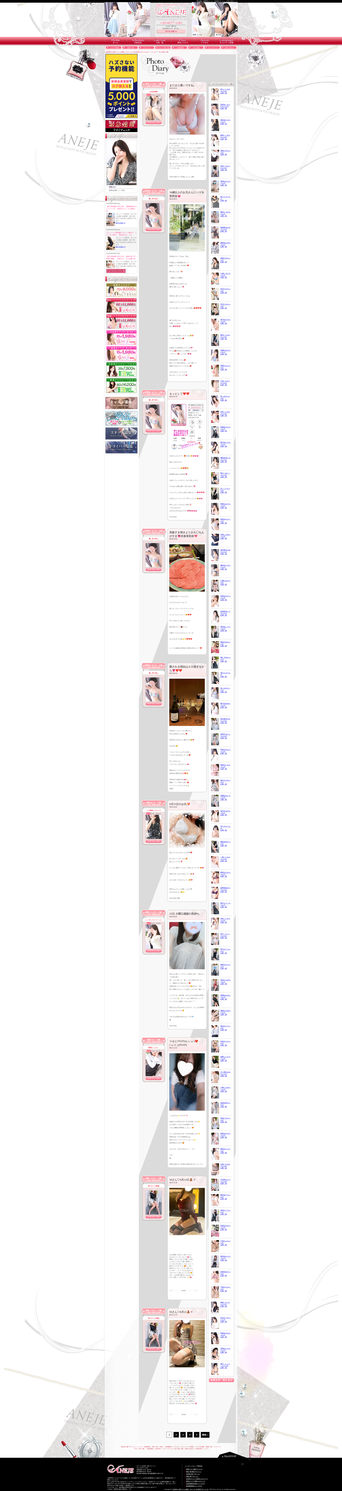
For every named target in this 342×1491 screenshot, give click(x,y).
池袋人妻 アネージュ (192, 1476)
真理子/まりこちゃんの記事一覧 (225, 736)
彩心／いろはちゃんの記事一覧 (225, 91)
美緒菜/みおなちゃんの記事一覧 (225, 229)
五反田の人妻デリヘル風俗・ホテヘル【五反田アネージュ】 (127, 52)
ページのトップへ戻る (233, 1455)
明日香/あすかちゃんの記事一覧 (225, 721)
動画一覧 (130, 48)
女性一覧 (155, 1446)
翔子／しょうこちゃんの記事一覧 (225, 1366)
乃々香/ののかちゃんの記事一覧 (225, 1074)
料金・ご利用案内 (166, 1446)
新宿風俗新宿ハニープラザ (194, 1486)
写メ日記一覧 (163, 52)
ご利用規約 (180, 48)
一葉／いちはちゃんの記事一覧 (225, 859)
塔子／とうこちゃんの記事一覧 (225, 936)
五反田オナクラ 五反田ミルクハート (197, 1479)
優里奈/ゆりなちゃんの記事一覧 (225, 460)
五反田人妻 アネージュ (193, 1474)
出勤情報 (147, 1446)
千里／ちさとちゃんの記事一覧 (225, 383)
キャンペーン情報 (187, 1446)
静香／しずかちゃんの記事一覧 (225, 137)
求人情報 (196, 48)
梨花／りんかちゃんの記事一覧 (225, 337)
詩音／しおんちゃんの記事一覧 (225, 414)
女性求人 (158, 1448)
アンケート (147, 48)
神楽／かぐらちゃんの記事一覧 (225, 1304)
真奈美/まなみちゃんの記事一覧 (225, 552)
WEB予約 (199, 1448)
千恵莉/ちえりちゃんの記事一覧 (225, 1181)
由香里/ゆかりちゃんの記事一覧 (225, 890)
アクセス (176, 1446)
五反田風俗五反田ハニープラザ (195, 1483)
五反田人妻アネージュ (128, 1446)
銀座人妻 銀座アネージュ (193, 1471)
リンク (206, 1448)
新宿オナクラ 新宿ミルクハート (195, 1481)
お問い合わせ (229, 48)
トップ (153, 52)
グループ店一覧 (163, 48)
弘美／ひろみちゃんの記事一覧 (225, 1166)
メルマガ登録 (114, 48)
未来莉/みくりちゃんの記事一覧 (225, 613)
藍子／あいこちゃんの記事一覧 (225, 475)
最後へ (205, 1435)
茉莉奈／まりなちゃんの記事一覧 (225, 106)
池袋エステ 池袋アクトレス (194, 1469)
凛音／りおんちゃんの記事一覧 (225, 168)
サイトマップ (213, 48)
